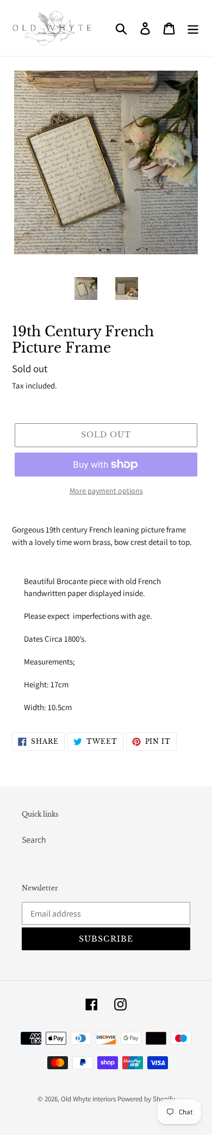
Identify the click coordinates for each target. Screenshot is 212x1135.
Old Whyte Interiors (88, 1098)
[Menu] (193, 28)
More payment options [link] (106, 491)
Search (34, 839)
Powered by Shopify (146, 1098)
